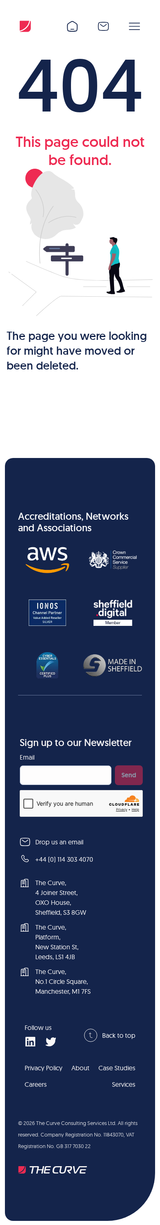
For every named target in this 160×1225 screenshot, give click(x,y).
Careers (36, 1084)
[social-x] (50, 1041)
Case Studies (116, 1068)
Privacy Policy (43, 1068)
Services (123, 1084)
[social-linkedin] (30, 1041)
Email (27, 757)
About (80, 1068)
